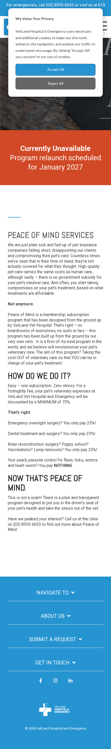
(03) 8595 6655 (60, 5)
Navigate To (52, 593)
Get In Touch (52, 663)
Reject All (55, 83)
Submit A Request (52, 639)
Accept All (55, 69)
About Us (53, 616)
